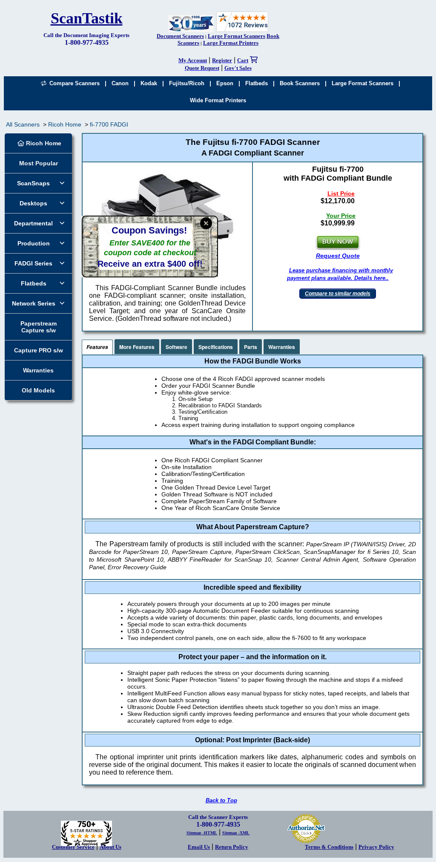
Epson (224, 83)
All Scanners (23, 124)
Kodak (149, 83)
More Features (137, 347)
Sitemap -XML (236, 832)
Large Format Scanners (236, 36)
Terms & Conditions (329, 847)
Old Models (38, 390)
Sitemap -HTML (201, 832)
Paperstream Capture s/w (38, 327)
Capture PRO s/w (38, 350)
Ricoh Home (64, 124)
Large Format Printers (230, 43)
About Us (110, 847)
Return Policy (231, 847)
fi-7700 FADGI (109, 124)
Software (176, 347)
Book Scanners (300, 83)
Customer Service (73, 847)
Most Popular (38, 163)
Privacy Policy (376, 847)
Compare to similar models (337, 294)
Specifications (215, 347)
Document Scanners (180, 36)
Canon (120, 83)
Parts (250, 347)
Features (97, 347)
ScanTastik (87, 18)
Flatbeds (256, 83)
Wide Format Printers (218, 100)
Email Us (199, 847)
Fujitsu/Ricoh (186, 83)
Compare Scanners (73, 83)
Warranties (38, 370)
